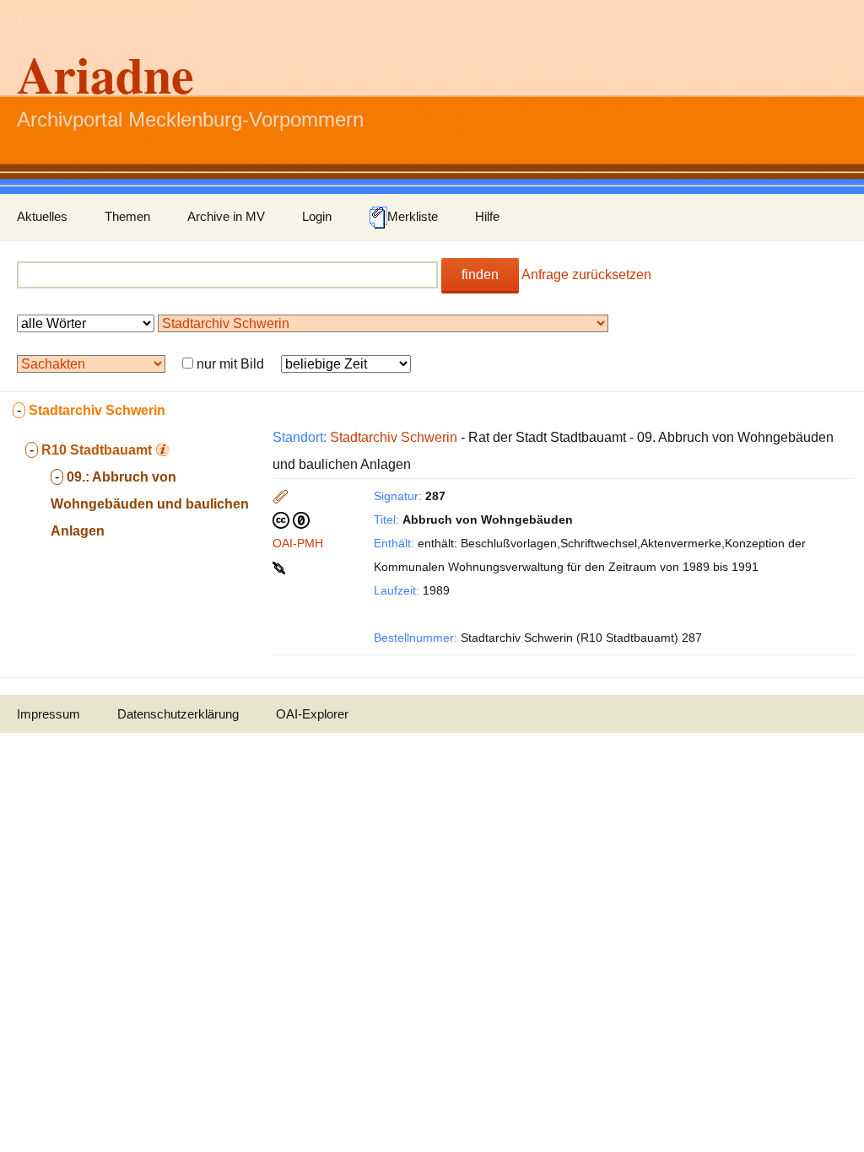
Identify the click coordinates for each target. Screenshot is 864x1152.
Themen (127, 216)
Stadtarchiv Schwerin (393, 437)
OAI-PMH (298, 543)
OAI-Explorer (312, 714)
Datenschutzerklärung (178, 714)
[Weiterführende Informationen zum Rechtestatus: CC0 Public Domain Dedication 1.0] (291, 519)
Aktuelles (42, 216)
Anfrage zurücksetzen (586, 274)
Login (317, 216)
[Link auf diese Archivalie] (281, 566)
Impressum (48, 714)
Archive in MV (226, 216)
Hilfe (487, 216)
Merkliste (412, 216)
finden (480, 274)
